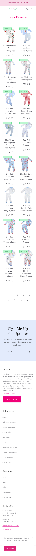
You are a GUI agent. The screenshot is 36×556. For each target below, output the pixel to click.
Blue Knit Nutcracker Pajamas (26, 142)
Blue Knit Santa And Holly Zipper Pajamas (26, 177)
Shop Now (12, 399)
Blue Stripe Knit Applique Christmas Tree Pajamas (9, 144)
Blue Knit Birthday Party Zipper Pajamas (26, 208)
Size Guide (6, 432)
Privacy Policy (7, 457)
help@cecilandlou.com (10, 525)
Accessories (6, 492)
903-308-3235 (7, 529)
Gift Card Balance (9, 422)
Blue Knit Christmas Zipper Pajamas (10, 239)
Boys (4, 477)
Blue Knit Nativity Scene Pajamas (10, 111)
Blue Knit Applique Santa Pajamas (26, 48)
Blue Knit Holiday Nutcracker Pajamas (9, 272)
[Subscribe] (29, 352)
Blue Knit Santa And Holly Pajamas (9, 177)
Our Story (6, 437)
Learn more (10, 548)
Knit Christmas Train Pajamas (26, 78)
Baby (4, 487)
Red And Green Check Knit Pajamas (26, 111)
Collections (6, 497)
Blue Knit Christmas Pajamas (26, 239)
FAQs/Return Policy (9, 447)
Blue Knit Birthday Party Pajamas (9, 208)
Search (5, 417)
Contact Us (6, 462)
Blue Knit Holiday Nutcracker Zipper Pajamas (26, 272)
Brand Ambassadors (9, 452)
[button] (3, 9)
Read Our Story (9, 394)
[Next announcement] (32, 3)
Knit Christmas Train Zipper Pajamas (10, 80)
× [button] (32, 537)
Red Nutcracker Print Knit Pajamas (9, 48)
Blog (4, 442)
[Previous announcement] (4, 3)
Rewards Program (9, 427)
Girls (4, 482)
